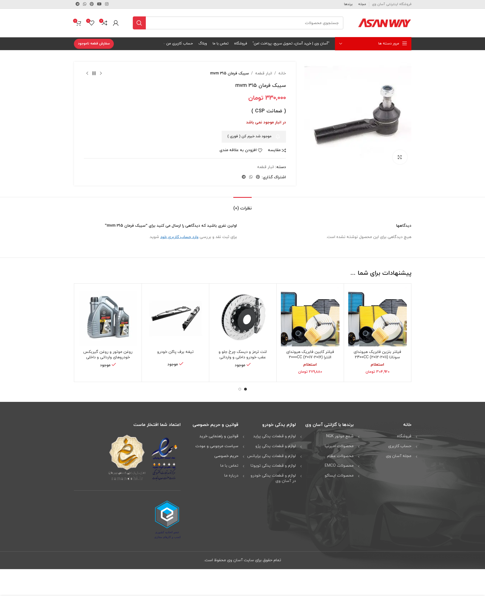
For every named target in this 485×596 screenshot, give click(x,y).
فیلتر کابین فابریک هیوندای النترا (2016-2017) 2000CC (310, 354)
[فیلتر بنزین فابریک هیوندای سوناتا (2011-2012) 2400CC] (377, 317)
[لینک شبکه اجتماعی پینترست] (91, 4)
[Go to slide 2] (239, 389)
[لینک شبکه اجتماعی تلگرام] (77, 4)
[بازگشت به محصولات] (94, 73)
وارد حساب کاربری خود (179, 237)
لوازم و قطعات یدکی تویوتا (273, 465)
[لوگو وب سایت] (384, 22)
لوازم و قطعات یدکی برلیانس (271, 456)
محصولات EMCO (339, 465)
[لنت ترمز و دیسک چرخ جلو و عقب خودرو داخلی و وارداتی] (242, 317)
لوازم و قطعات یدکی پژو (275, 446)
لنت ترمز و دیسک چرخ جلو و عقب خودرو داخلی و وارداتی (243, 354)
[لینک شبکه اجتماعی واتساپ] (84, 4)
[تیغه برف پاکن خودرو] (175, 317)
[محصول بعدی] (87, 73)
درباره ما (231, 475)
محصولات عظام (340, 456)
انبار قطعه (263, 73)
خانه (282, 73)
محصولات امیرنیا (339, 446)
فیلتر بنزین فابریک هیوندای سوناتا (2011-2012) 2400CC (377, 354)
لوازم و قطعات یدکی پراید (274, 436)
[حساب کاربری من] (115, 23)
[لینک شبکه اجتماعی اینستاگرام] (106, 4)
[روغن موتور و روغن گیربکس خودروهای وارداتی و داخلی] (108, 317)
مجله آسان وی (398, 456)
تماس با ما (229, 465)
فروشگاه (404, 436)
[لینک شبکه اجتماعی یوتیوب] (99, 4)
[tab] (242, 205)
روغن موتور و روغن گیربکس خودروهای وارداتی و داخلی (108, 354)
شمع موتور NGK (340, 436)
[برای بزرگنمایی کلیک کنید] (400, 157)
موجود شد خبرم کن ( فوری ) (249, 136)
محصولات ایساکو (339, 475)
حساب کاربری (399, 446)
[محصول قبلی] (100, 73)
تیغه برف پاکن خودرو (175, 352)
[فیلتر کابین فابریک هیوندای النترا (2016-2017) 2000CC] (310, 317)
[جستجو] (139, 22)
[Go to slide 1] (245, 389)
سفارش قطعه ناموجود (94, 43)
